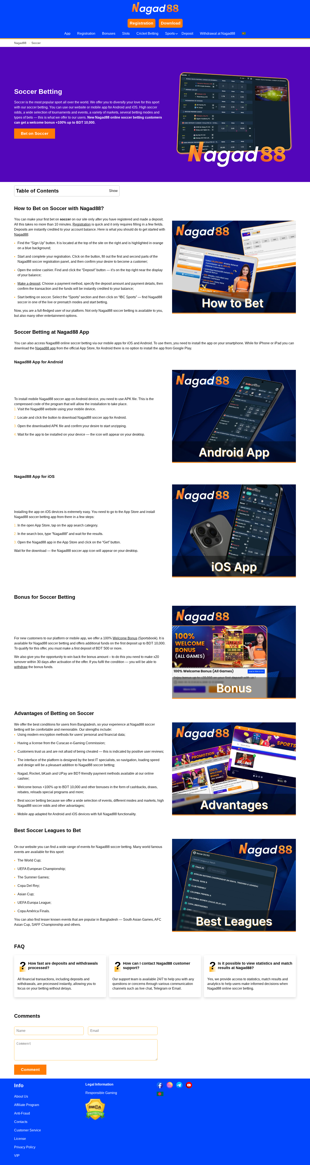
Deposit (187, 33)
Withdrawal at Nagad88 (217, 33)
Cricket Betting (147, 33)
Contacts (20, 1122)
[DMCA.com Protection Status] (95, 1119)
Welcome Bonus (125, 638)
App (67, 33)
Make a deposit (29, 283)
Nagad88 (21, 234)
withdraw (21, 667)
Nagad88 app (45, 348)
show (113, 191)
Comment (30, 1069)
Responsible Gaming (101, 1093)
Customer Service (27, 1130)
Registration (86, 33)
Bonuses (108, 33)
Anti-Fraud (22, 1113)
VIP (17, 1155)
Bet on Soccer (34, 133)
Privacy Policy (24, 1147)
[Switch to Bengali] (244, 33)
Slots (126, 33)
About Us (21, 1096)
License (20, 1138)
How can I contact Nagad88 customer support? (156, 965)
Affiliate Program (26, 1105)
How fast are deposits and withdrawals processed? (63, 965)
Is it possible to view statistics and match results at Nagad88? (255, 965)
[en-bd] (160, 1094)
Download (171, 23)
